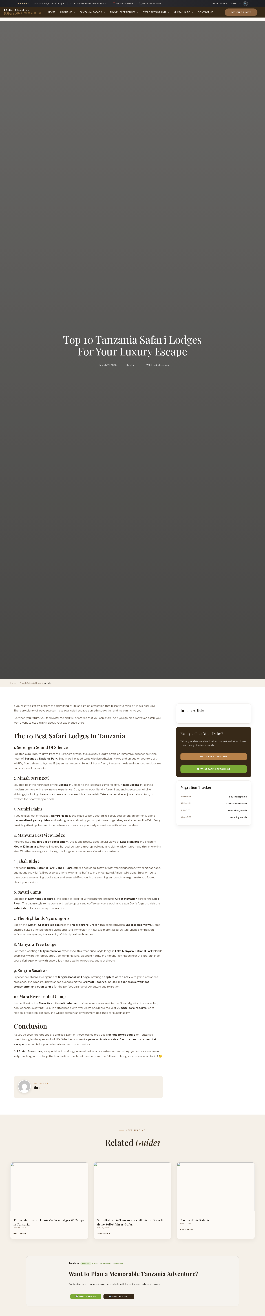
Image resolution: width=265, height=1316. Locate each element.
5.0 (24, 3)
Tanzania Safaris (91, 12)
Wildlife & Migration (157, 365)
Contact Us (235, 4)
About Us (66, 12)
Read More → (21, 1233)
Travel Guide (219, 4)
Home (52, 12)
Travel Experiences (123, 12)
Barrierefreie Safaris (194, 1220)
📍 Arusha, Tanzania (123, 3)
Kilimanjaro (182, 12)
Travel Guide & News (30, 683)
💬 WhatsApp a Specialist (213, 769)
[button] (246, 710)
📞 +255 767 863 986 (150, 3)
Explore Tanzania (155, 12)
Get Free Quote (241, 12)
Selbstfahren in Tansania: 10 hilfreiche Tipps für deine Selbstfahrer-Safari (131, 1222)
